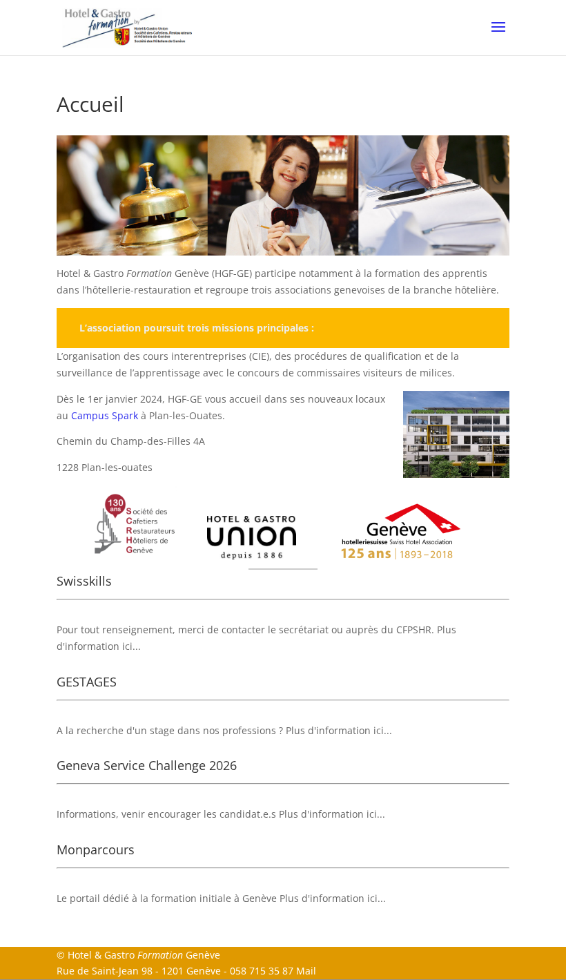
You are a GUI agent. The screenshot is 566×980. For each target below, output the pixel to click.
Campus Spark (104, 415)
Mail (306, 970)
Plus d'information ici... (339, 730)
